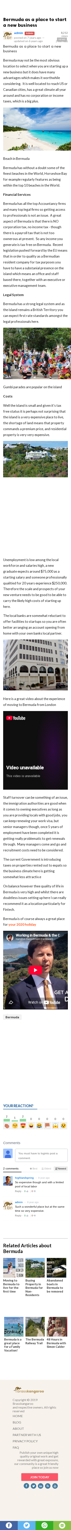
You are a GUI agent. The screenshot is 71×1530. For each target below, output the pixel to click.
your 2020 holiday (22, 924)
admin (18, 33)
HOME (18, 1416)
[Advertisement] (35, 518)
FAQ (16, 1447)
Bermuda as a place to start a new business (34, 22)
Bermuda (12, 1017)
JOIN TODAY (39, 1477)
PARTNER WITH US (27, 1435)
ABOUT (18, 1428)
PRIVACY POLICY (25, 1441)
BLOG (17, 1422)
